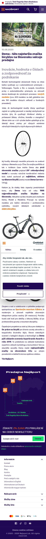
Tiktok (21, 523)
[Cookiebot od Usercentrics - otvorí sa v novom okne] (33, 243)
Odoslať (38, 439)
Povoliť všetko (23, 286)
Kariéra (7, 472)
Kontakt (7, 463)
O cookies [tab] (37, 250)
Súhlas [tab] (8, 250)
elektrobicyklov (9, 209)
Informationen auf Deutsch (14, 484)
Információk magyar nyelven (15, 488)
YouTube (30, 523)
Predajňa (7, 475)
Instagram (25, 523)
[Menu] (42, 9)
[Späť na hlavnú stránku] (10, 9)
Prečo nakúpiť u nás (11, 478)
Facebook (16, 523)
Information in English (12, 481)
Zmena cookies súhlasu (23, 530)
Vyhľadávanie (28, 9)
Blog (6, 469)
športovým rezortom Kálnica (29, 309)
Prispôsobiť (22, 294)
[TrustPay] (35, 516)
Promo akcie (9, 466)
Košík (35, 9)
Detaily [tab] (23, 250)
